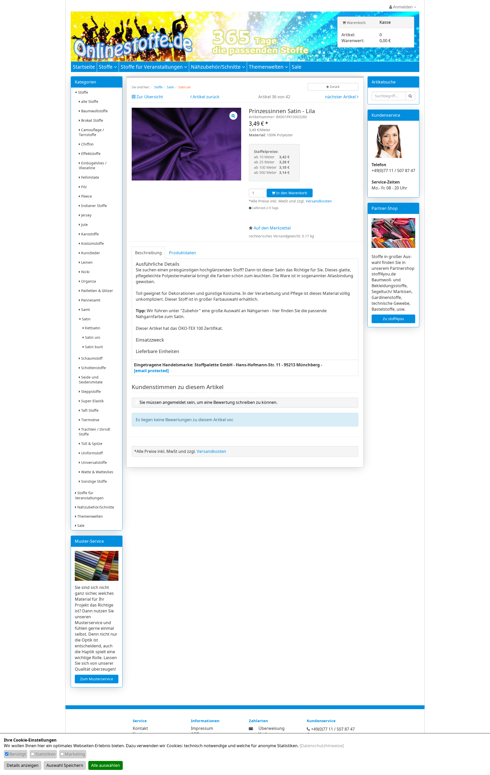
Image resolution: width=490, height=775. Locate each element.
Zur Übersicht (150, 97)
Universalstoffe (93, 462)
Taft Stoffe (89, 410)
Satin (86, 319)
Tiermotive (89, 419)
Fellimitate (89, 177)
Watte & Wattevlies (96, 471)
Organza (88, 281)
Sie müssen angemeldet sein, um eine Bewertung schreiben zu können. (208, 402)
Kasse (385, 22)
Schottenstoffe (93, 367)
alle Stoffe (89, 101)
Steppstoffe (90, 391)
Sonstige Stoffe (93, 481)
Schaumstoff (91, 358)
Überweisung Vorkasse (272, 731)
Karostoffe (89, 234)
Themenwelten (267, 66)
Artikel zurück (206, 97)
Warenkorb (356, 22)
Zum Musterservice (96, 678)
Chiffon (87, 144)
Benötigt (17, 754)
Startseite (84, 66)
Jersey (85, 215)
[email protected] (151, 370)
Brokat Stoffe (91, 120)
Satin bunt (93, 346)
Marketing (75, 754)
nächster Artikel (341, 97)
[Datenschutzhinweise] (322, 745)
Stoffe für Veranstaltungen (152, 66)
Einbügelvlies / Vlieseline (92, 165)
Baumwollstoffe (94, 110)
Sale (296, 66)
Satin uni (92, 337)
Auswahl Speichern (64, 765)
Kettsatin (92, 327)
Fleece (86, 196)
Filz (83, 186)
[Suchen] (410, 96)
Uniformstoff (91, 453)
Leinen (86, 262)
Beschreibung (148, 253)
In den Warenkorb (291, 192)
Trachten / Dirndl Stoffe (94, 432)
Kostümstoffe (92, 243)
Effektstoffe (90, 153)
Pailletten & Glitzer (96, 290)
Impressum (202, 728)
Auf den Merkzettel (272, 228)
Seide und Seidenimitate (91, 379)
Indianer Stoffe (93, 205)
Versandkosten (319, 201)
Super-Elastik (92, 400)
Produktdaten (182, 253)
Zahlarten (258, 720)
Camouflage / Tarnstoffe (91, 132)
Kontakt (140, 728)
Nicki (85, 271)
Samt (85, 309)
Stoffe (106, 66)
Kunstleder (90, 252)
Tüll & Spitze (91, 443)
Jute (84, 224)
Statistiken (45, 754)
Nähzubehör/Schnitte (216, 66)
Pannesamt (90, 300)
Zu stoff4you (393, 318)
